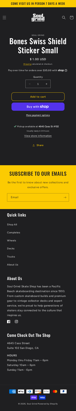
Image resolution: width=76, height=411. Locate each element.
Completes (13, 232)
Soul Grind (32, 404)
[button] (4, 17)
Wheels (11, 240)
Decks (11, 248)
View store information (38, 135)
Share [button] (40, 145)
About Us (12, 264)
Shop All (12, 224)
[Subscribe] (65, 197)
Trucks (11, 256)
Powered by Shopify (48, 404)
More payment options (38, 115)
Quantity (38, 77)
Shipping (27, 64)
